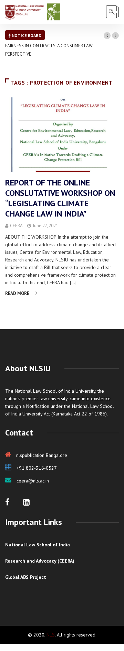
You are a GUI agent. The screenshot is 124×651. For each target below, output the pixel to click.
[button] (107, 35)
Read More (17, 293)
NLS (50, 635)
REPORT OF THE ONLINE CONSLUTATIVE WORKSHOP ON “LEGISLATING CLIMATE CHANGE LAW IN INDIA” (60, 198)
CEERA (16, 226)
